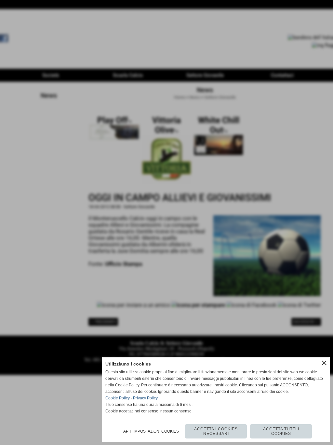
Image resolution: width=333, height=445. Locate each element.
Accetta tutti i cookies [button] (281, 431)
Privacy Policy (145, 398)
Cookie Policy (117, 398)
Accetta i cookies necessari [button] (216, 431)
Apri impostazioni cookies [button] (151, 431)
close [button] (324, 363)
